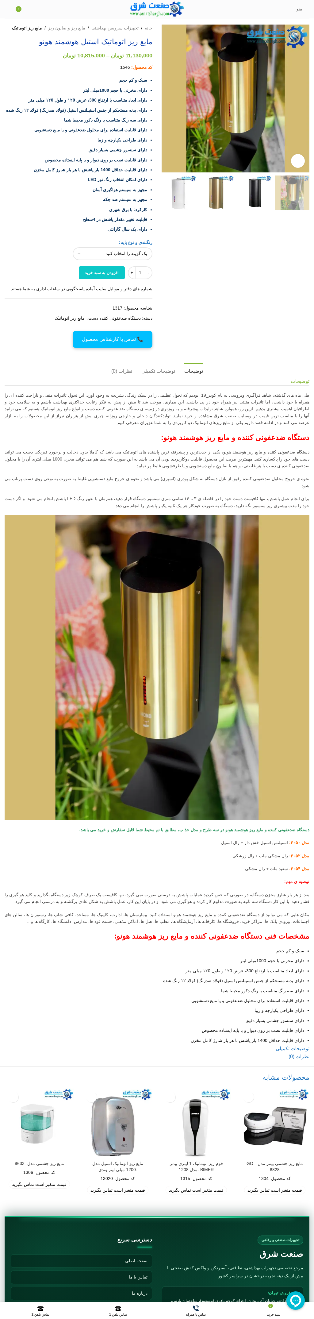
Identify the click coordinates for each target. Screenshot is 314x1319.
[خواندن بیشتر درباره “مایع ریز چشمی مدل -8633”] (13, 1097)
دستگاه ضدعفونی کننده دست (114, 318)
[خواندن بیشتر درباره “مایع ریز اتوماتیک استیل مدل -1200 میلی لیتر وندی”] (91, 1097)
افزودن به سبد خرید (102, 272)
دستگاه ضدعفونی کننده (288, 451)
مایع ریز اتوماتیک (27, 27)
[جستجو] (36, 9)
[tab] (193, 370)
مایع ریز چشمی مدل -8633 (39, 1163)
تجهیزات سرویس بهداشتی (115, 27)
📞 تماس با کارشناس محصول (112, 339)
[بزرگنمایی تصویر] (298, 161)
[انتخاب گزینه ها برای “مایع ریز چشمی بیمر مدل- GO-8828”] (248, 1097)
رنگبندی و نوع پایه (136, 242)
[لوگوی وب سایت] (157, 8)
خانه (148, 27)
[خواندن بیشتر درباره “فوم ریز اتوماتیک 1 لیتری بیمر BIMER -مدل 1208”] (170, 1097)
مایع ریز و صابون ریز (66, 27)
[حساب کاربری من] (7, 9)
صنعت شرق (225, 415)
